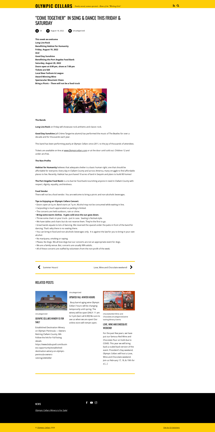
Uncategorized (79, 30)
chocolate (107, 314)
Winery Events (115, 319)
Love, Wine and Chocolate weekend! (110, 267)
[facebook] (86, 402)
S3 (41, 30)
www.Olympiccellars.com (75, 150)
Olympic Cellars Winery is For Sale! (51, 410)
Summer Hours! (50, 267)
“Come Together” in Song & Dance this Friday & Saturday (78, 20)
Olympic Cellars (43, 427)
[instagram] (96, 402)
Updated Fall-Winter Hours (82, 297)
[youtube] (91, 402)
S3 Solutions (174, 427)
